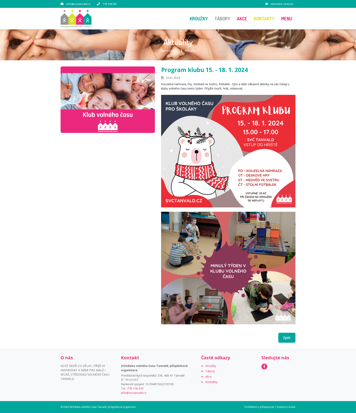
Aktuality (190, 50)
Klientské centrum (282, 4)
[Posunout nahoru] (347, 404)
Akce (208, 376)
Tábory (210, 371)
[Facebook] (264, 366)
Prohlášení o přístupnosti (259, 407)
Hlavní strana (169, 50)
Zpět (287, 337)
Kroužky (210, 366)
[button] (286, 18)
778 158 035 (110, 4)
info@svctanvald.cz (78, 4)
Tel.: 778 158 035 (132, 388)
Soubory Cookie (286, 407)
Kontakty (211, 382)
